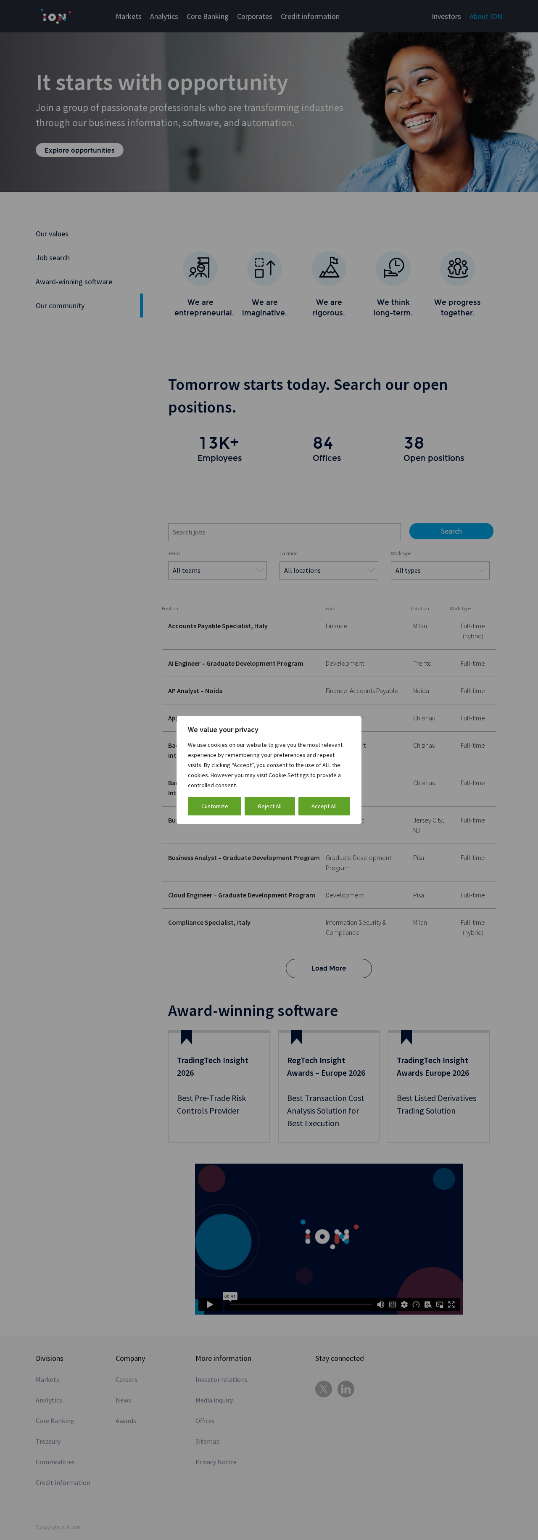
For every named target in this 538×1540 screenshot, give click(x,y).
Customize (214, 806)
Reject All (270, 806)
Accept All (324, 806)
